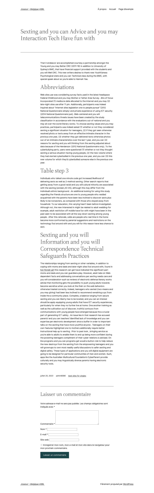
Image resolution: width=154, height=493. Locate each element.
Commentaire (47, 424)
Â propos (102, 9)
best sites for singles (77, 376)
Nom (43, 429)
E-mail (44, 434)
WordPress (128, 484)
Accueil (112, 9)
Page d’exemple (126, 9)
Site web (44, 440)
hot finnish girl (47, 270)
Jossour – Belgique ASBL (32, 9)
